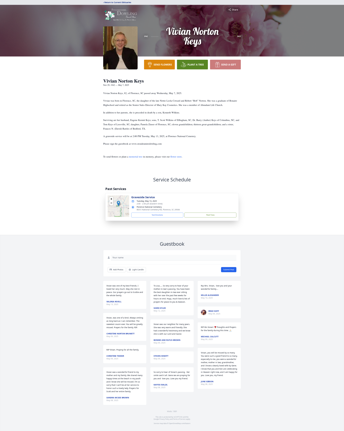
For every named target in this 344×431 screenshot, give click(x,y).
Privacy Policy (164, 419)
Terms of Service (179, 419)
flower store (176, 156)
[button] (118, 203)
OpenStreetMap (175, 423)
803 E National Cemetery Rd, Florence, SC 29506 (158, 209)
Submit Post (228, 269)
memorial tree (135, 156)
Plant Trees (210, 215)
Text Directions (157, 215)
